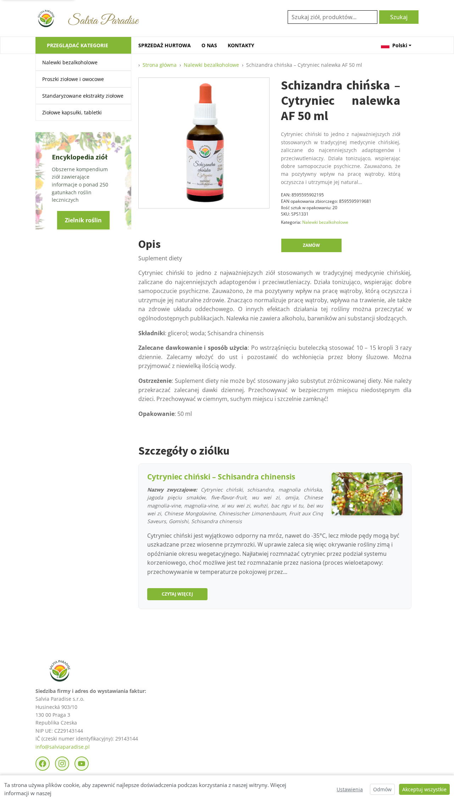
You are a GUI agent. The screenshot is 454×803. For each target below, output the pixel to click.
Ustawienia (350, 789)
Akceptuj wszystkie (424, 789)
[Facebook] (42, 763)
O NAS (209, 45)
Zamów (311, 245)
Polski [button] (399, 45)
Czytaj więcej (177, 594)
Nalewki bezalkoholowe (70, 62)
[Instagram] (62, 763)
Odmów (382, 789)
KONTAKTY (241, 45)
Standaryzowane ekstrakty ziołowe (82, 95)
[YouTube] (81, 763)
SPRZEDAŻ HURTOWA (164, 45)
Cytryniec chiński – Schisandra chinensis (221, 477)
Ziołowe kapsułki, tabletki (72, 112)
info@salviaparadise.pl (62, 746)
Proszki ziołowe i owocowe (73, 79)
